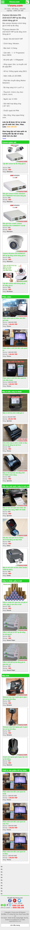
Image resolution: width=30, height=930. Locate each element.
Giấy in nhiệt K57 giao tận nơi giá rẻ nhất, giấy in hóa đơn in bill (15, 603)
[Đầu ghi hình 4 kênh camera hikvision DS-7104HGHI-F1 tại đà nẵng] (15, 221)
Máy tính (5, 675)
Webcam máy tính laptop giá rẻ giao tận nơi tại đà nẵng (15, 728)
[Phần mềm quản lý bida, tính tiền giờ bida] (15, 316)
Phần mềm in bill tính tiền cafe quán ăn (15, 349)
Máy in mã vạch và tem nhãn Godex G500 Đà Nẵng (15, 568)
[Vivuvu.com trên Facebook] (10, 902)
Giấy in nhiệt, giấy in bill (12, 581)
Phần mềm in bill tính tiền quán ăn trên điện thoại (14, 379)
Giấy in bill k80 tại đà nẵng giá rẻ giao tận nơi (14, 663)
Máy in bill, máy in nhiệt (12, 391)
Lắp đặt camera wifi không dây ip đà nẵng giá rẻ (14, 284)
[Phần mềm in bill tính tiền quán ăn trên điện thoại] (15, 376)
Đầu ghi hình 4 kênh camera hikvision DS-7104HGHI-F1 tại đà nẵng (14, 225)
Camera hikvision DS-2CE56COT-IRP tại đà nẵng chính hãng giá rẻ (14, 254)
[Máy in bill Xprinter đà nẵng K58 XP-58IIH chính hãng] (15, 471)
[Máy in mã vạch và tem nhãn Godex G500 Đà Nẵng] (15, 565)
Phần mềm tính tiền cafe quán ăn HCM (14, 793)
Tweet (4, 138)
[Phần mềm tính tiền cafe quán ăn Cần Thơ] (15, 820)
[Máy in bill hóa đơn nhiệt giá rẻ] (15, 411)
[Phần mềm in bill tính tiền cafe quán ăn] (15, 346)
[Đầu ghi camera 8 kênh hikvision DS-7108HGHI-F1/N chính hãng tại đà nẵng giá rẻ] (15, 191)
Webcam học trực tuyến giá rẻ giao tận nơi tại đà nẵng (15, 698)
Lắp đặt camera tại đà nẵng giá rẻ (14, 164)
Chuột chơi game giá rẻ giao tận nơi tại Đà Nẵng (15, 758)
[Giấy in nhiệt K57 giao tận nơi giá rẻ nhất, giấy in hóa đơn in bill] (15, 600)
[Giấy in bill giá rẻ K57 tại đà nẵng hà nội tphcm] (15, 630)
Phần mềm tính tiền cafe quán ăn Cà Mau (14, 853)
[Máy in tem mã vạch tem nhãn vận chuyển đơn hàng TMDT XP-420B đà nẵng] (15, 505)
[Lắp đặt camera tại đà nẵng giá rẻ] (15, 161)
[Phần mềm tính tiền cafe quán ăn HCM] (15, 790)
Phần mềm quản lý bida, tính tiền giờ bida (14, 319)
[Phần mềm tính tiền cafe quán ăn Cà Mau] (15, 850)
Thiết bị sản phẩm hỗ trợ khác (14, 770)
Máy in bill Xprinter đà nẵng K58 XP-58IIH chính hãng (14, 474)
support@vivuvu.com (15, 921)
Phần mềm (6, 297)
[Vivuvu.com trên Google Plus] (15, 902)
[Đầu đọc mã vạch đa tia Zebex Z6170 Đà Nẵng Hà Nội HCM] (15, 535)
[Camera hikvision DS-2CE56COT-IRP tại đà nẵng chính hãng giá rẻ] (15, 251)
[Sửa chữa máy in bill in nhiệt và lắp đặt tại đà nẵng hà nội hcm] (15, 441)
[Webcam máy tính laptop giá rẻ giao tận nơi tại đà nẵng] (15, 725)
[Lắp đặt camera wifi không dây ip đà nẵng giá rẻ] (15, 281)
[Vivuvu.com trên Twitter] (20, 902)
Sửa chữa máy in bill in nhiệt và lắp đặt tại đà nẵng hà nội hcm (15, 444)
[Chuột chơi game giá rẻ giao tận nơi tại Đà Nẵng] (15, 755)
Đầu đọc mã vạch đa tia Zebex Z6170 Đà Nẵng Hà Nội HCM (13, 539)
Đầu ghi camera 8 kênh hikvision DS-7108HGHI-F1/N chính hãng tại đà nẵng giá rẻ (14, 196)
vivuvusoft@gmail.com (15, 919)
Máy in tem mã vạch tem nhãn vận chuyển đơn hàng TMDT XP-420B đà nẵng (14, 510)
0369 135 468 (18, 10)
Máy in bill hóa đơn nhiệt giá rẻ (13, 413)
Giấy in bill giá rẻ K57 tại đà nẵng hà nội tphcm (14, 633)
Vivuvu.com (14, 1)
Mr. (2, 866)
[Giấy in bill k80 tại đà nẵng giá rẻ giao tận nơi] (15, 660)
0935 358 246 (18, 908)
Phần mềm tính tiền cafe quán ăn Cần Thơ (14, 823)
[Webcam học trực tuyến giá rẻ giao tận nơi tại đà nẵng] (15, 695)
